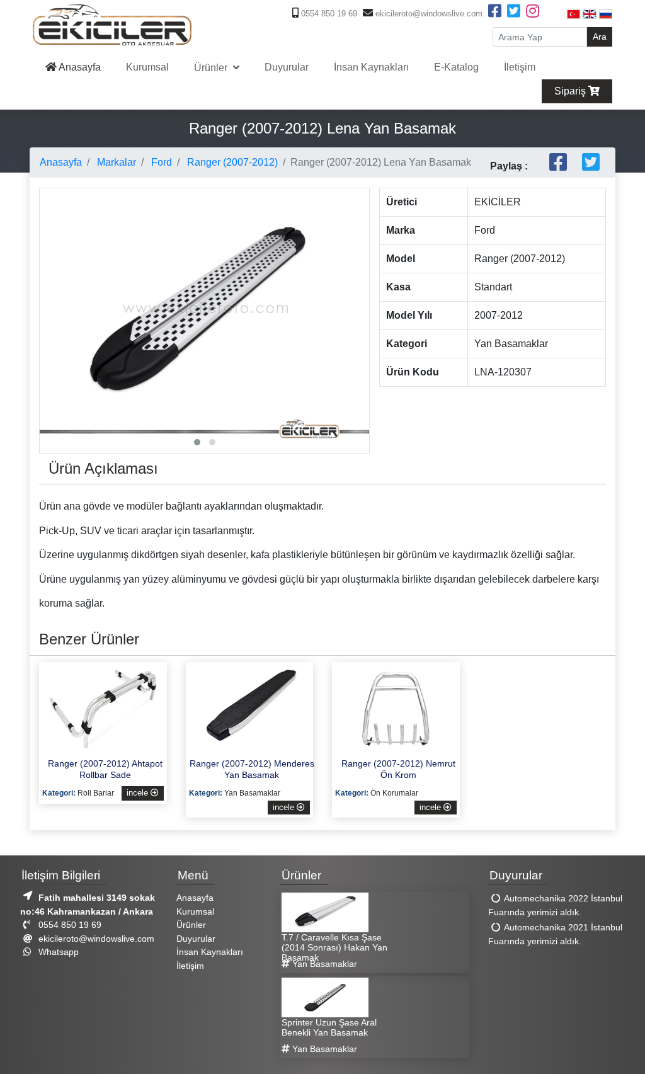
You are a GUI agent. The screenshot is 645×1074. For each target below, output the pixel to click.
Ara (600, 36)
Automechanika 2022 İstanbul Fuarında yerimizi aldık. (555, 905)
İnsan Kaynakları (371, 67)
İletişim (519, 67)
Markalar (115, 162)
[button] (197, 442)
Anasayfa (79, 67)
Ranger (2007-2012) (231, 162)
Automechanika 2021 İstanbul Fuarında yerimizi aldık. (555, 934)
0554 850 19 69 (328, 13)
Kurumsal (147, 67)
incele (139, 792)
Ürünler (212, 67)
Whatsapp (57, 952)
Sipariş (571, 91)
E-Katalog (456, 67)
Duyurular (287, 67)
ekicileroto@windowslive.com (427, 13)
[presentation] (52, 286)
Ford (160, 162)
